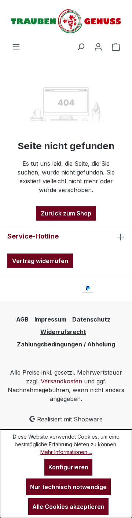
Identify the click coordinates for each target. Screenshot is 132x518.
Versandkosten (61, 381)
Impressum (50, 319)
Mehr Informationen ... (66, 452)
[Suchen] (80, 46)
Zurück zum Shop (66, 213)
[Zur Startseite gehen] (66, 21)
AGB (22, 319)
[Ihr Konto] (98, 46)
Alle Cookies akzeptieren (68, 506)
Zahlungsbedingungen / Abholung (66, 344)
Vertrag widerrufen (40, 260)
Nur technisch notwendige (68, 487)
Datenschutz (91, 319)
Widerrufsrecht (63, 331)
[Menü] (16, 46)
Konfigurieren (68, 467)
